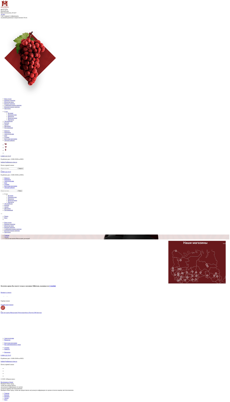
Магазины (7, 126)
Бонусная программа (10, 139)
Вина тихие (8, 99)
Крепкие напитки (9, 100)
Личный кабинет (9, 140)
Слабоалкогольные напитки (12, 105)
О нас (6, 111)
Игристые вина (9, 102)
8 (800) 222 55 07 (6, 156)
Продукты (7, 108)
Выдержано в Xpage (7, 382)
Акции (6, 124)
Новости (7, 131)
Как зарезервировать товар (12, 344)
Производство (12, 115)
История (10, 113)
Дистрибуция (8, 121)
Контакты (11, 119)
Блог (5, 135)
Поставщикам (8, 127)
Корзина (6, 396)
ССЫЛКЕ (52, 286)
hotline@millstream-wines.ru (9, 162)
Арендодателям (9, 134)
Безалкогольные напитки (12, 107)
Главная (6, 393)
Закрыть (20, 168)
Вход (5, 399)
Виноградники (12, 118)
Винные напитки (9, 103)
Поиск (20, 191)
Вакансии (11, 116)
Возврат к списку (6, 292)
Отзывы (6, 137)
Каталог (6, 123)
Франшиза (7, 132)
